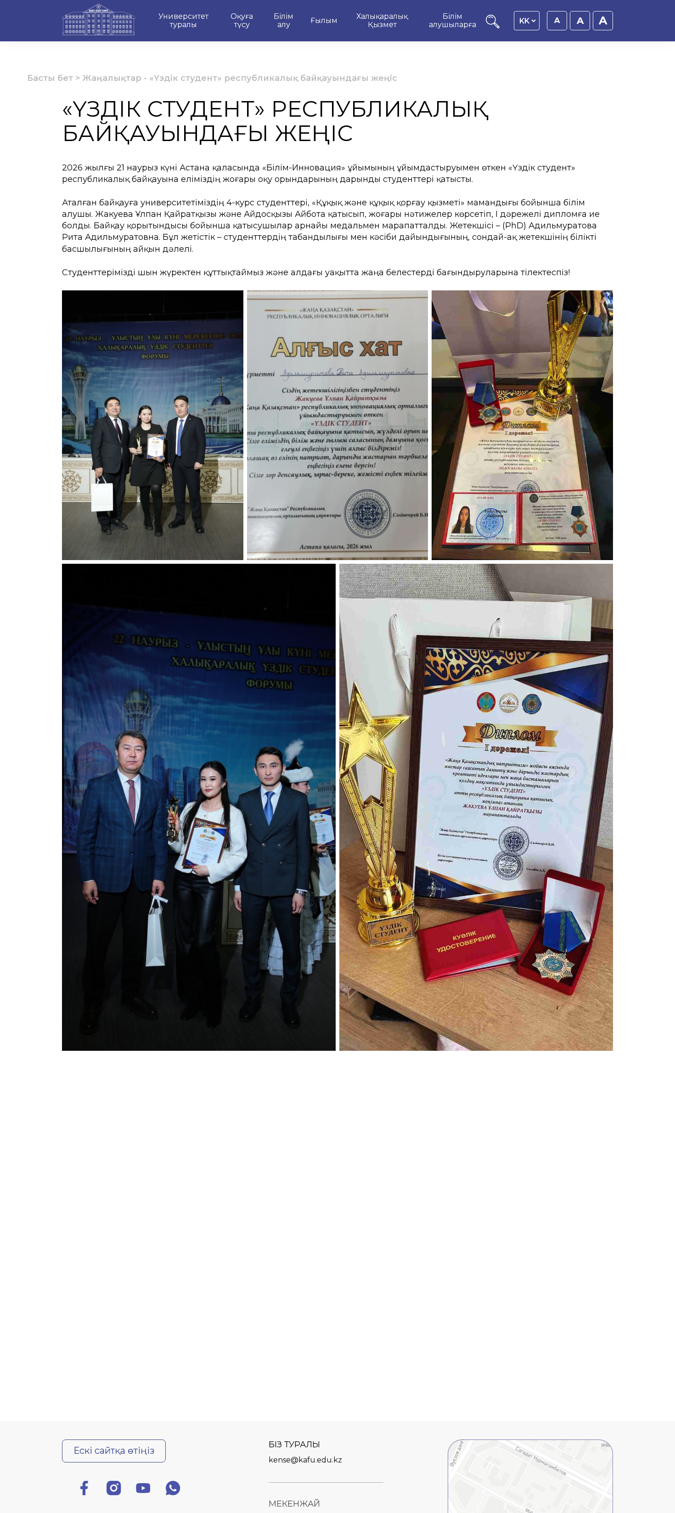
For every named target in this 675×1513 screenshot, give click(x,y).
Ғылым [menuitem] (324, 20)
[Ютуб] (143, 1490)
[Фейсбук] (84, 1490)
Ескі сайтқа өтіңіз (113, 1450)
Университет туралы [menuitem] (183, 20)
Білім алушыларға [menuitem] (452, 20)
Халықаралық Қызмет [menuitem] (382, 20)
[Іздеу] (493, 26)
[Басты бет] (98, 21)
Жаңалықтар (112, 78)
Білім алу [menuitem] (283, 20)
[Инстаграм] (114, 1490)
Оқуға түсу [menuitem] (242, 20)
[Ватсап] (173, 1490)
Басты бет (50, 78)
